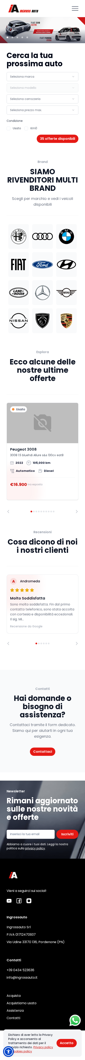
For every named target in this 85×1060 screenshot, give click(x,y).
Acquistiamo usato (22, 1003)
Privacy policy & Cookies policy (30, 1049)
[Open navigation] (75, 8)
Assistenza (15, 1010)
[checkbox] (8, 128)
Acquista (14, 995)
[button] (8, 1051)
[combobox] (42, 76)
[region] (42, 458)
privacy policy (35, 848)
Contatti (13, 1018)
